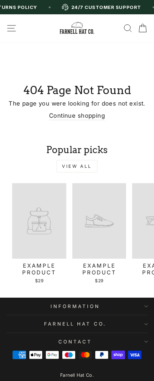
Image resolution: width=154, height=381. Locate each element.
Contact (75, 342)
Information (75, 306)
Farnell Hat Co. (77, 375)
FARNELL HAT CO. (75, 324)
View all (77, 166)
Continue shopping (77, 115)
